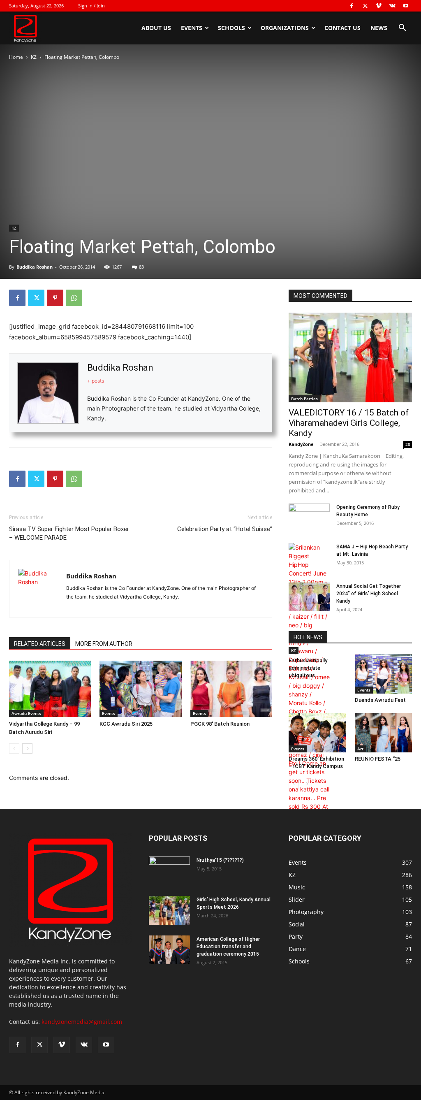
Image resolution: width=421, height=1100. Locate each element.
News (378, 28)
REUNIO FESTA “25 (377, 759)
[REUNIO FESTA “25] (383, 732)
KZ (34, 56)
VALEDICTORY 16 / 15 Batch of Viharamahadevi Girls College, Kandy (349, 423)
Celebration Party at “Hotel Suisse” (224, 529)
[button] (402, 28)
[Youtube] (406, 6)
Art (360, 749)
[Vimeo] (378, 6)
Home (16, 56)
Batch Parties (304, 398)
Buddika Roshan (34, 267)
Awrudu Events (26, 713)
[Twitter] (365, 6)
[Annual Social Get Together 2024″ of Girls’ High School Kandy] (309, 596)
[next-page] (27, 748)
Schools (231, 28)
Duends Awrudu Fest (380, 700)
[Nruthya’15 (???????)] (169, 870)
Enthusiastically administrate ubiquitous (308, 667)
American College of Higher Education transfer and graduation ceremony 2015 (228, 946)
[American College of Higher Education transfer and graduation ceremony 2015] (169, 949)
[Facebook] (351, 6)
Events (191, 28)
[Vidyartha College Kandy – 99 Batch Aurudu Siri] (50, 689)
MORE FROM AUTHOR (103, 644)
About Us (156, 28)
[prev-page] (14, 748)
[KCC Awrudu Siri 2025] (140, 689)
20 (407, 444)
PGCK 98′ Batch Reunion (220, 724)
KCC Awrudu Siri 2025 (126, 724)
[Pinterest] (55, 298)
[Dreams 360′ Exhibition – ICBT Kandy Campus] (317, 732)
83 (141, 267)
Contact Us (342, 28)
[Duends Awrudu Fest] (383, 674)
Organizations (285, 28)
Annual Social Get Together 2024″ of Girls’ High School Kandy (368, 593)
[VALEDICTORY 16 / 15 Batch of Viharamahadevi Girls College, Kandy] (350, 357)
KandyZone (301, 444)
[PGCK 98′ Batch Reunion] (231, 689)
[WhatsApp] (74, 298)
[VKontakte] (392, 6)
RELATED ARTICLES (39, 644)
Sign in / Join (91, 5)
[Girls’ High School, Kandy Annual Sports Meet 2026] (169, 910)
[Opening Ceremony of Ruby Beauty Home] (309, 518)
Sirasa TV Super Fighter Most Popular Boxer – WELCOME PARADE (69, 533)
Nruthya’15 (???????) (220, 860)
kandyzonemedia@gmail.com (82, 1022)
